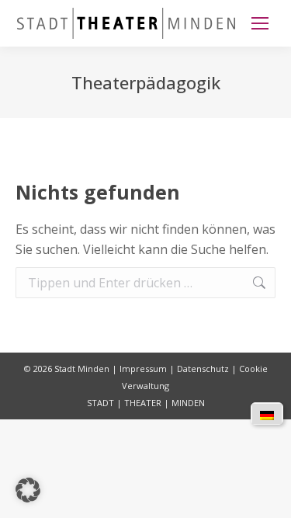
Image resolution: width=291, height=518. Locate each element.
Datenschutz (203, 368)
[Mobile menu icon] (259, 23)
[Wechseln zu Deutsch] (267, 414)
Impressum (143, 368)
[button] (28, 490)
